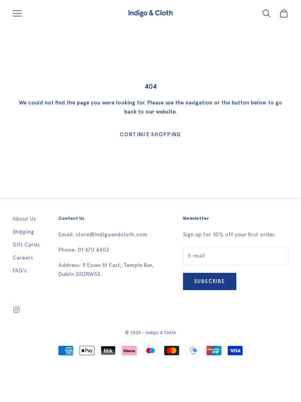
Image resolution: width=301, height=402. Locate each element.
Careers (23, 257)
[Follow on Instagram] (16, 310)
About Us (24, 219)
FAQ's (20, 270)
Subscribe (209, 281)
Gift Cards (26, 244)
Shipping (23, 231)
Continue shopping (150, 134)
